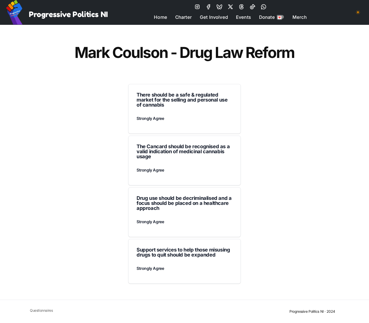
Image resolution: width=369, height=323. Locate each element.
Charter (183, 17)
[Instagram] (197, 6)
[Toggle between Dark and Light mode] (358, 12)
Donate (267, 17)
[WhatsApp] (263, 6)
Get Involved (214, 17)
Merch (299, 17)
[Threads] (241, 6)
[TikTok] (252, 6)
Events (243, 17)
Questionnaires (41, 310)
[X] (219, 6)
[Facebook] (208, 6)
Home (160, 17)
